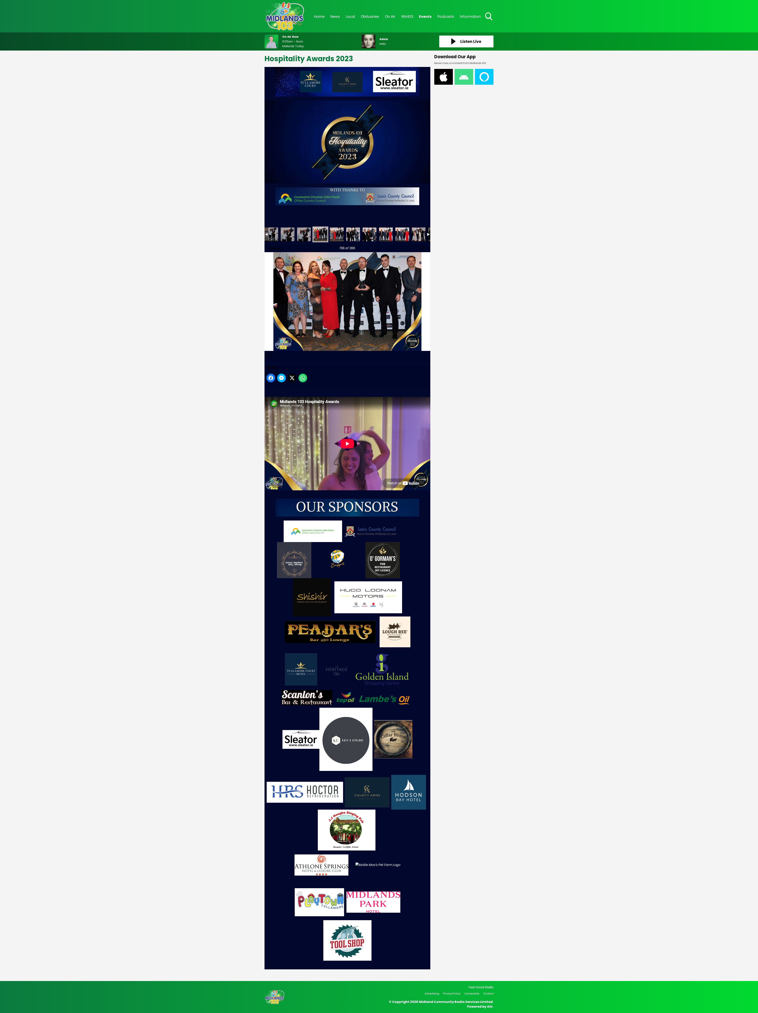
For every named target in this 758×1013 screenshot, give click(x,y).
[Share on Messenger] (281, 378)
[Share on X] (292, 378)
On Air (390, 16)
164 (386, 234)
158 (288, 234)
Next (421, 248)
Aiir (490, 1006)
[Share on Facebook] (270, 378)
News (335, 16)
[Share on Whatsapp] (302, 378)
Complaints (471, 993)
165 (402, 234)
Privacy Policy (452, 993)
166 (419, 234)
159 (304, 234)
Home (319, 16)
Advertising (432, 993)
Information (470, 16)
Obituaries (370, 16)
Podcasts (445, 16)
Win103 (407, 16)
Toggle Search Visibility (489, 20)
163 (369, 234)
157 (271, 234)
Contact (488, 993)
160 (320, 234)
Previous (273, 248)
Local (350, 16)
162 (353, 234)
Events (425, 16)
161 (337, 234)
